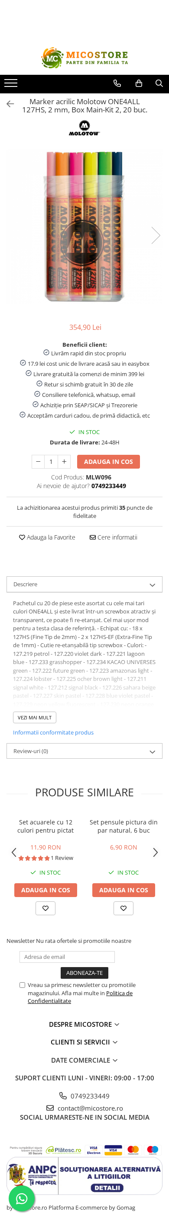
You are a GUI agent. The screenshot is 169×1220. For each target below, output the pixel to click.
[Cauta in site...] (159, 83)
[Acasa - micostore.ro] (84, 57)
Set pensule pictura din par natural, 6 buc (124, 826)
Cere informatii (116, 537)
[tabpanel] (84, 226)
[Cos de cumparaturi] (139, 83)
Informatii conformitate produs (53, 732)
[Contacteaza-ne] (117, 83)
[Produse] (12, 85)
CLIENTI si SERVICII (81, 1042)
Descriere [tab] (25, 584)
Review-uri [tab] (30, 751)
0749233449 (89, 1096)
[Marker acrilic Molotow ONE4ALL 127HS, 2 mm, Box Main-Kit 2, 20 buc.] (84, 226)
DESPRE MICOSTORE (81, 1024)
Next (155, 235)
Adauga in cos (108, 461)
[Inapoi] (6, 104)
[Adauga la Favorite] (45, 908)
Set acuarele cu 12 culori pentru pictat (45, 826)
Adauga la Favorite (50, 537)
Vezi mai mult (35, 717)
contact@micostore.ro (89, 1108)
